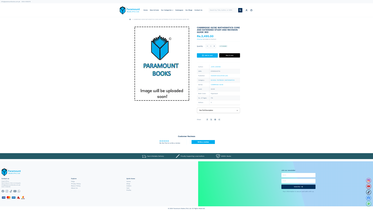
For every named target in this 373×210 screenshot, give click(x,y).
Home (128, 181)
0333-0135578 (26, 1)
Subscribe (297, 186)
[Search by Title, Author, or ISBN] (240, 10)
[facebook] (3, 191)
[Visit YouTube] (368, 186)
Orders (128, 186)
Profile (128, 190)
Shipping (199, 39)
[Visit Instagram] (368, 180)
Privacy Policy (76, 184)
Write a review (203, 142)
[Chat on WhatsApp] (368, 203)
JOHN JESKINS (216, 67)
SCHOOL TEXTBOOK (217, 80)
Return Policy (76, 186)
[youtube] (15, 191)
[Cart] (251, 10)
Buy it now (229, 55)
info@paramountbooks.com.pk (10, 1)
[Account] (246, 10)
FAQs (73, 181)
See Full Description (206, 110)
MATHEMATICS (229, 80)
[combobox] (223, 10)
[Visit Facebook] (368, 197)
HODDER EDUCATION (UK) (219, 75)
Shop (128, 184)
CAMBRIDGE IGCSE (217, 84)
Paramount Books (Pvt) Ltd (182, 208)
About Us (74, 188)
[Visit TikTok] (368, 192)
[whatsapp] (19, 191)
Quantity (200, 46)
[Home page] (130, 19)
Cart (127, 188)
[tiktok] (11, 191)
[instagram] (7, 191)
